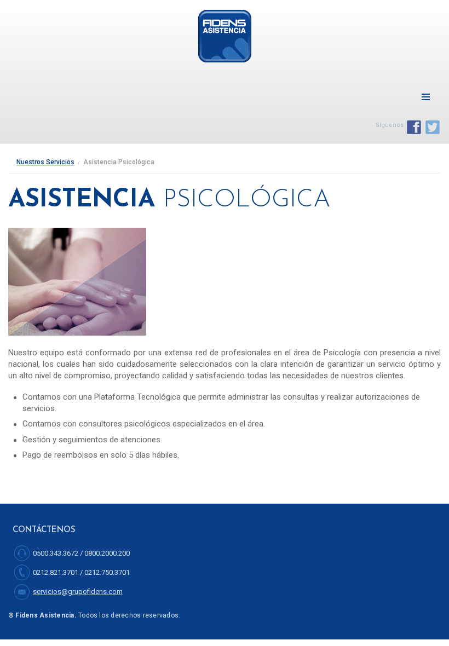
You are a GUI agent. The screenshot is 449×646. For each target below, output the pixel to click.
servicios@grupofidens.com (78, 591)
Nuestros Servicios (45, 162)
